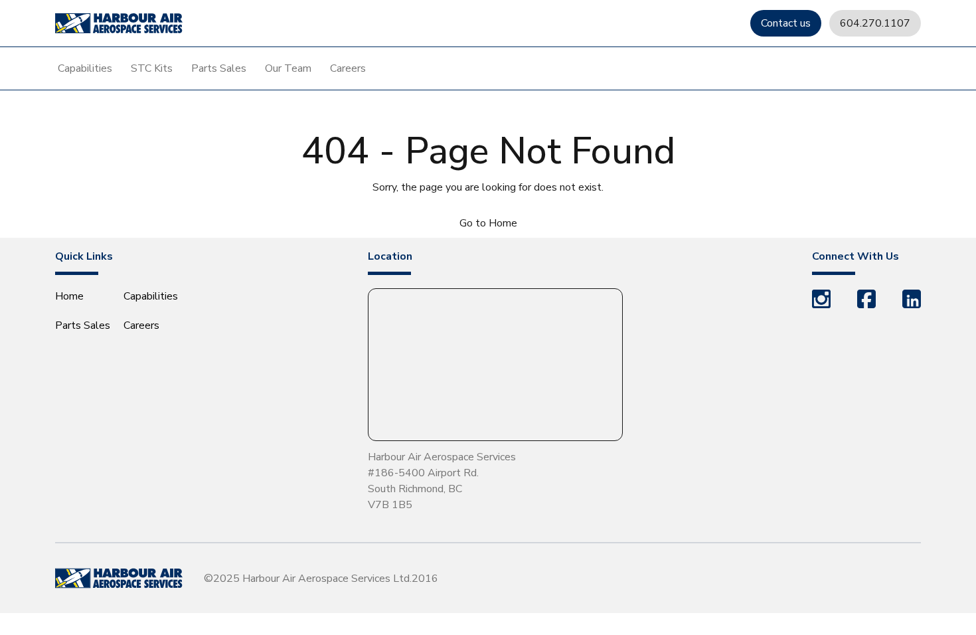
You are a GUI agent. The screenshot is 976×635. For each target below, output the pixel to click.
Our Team (288, 68)
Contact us (786, 23)
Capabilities (85, 68)
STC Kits (152, 68)
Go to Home (488, 223)
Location (390, 256)
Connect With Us (855, 256)
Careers (348, 68)
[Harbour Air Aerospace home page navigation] (119, 23)
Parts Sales (218, 68)
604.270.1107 (875, 23)
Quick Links (84, 256)
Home (69, 296)
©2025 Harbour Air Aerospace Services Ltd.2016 (321, 578)
